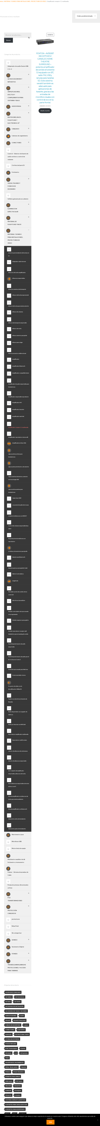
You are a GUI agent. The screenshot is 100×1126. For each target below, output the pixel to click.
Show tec (8, 1095)
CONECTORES (10, 1029)
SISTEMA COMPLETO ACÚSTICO (15, 1100)
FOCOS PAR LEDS (11, 1043)
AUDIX (22, 1015)
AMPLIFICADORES (11, 1015)
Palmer (8, 1072)
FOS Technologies (11, 1048)
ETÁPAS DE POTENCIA (12, 1039)
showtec (17, 1095)
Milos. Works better (12, 1067)
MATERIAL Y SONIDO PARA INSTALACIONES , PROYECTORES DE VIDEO (25, 1)
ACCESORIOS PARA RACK (13, 992)
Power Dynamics (19, 1072)
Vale (50, 1122)
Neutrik (23, 1067)
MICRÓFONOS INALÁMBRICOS (15, 1062)
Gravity (23, 1048)
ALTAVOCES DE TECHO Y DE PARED (16, 1011)
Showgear (18, 1090)
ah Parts (8, 1001)
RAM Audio (9, 1081)
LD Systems (24, 1053)
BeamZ (8, 1020)
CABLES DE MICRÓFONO (13, 1025)
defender (9, 1034)
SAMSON (8, 1090)
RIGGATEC (18, 1086)
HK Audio (8, 1053)
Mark (7, 1057)
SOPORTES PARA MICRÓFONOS (15, 1109)
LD (16, 1053)
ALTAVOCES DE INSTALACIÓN (14, 1006)
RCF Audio (19, 1081)
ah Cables (9, 997)
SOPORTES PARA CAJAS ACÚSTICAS (16, 1104)
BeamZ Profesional (19, 1020)
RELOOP (8, 1086)
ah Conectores (20, 997)
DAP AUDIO (21, 1029)
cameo (26, 1025)
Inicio (1, 1)
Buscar (8, 40)
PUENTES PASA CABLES (13, 1076)
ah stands (18, 1001)
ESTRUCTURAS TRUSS (22, 1034)
